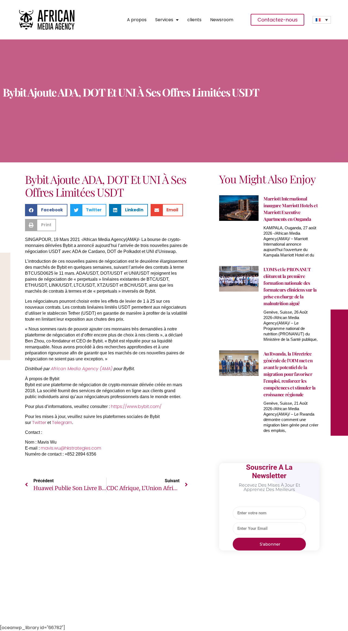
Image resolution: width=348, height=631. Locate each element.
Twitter (39, 422)
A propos (137, 20)
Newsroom (221, 20)
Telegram (62, 422)
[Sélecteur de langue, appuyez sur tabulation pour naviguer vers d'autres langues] (322, 20)
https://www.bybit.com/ (136, 406)
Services (164, 20)
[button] (46, 210)
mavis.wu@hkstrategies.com (71, 448)
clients (194, 20)
